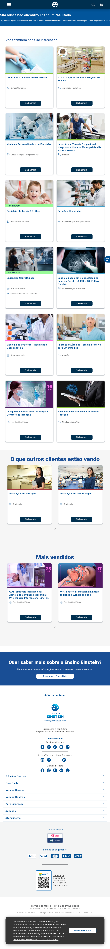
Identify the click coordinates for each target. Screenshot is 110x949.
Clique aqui (58, 875)
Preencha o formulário (55, 676)
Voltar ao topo (56, 695)
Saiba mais (30, 103)
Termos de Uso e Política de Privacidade (55, 906)
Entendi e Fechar (83, 930)
